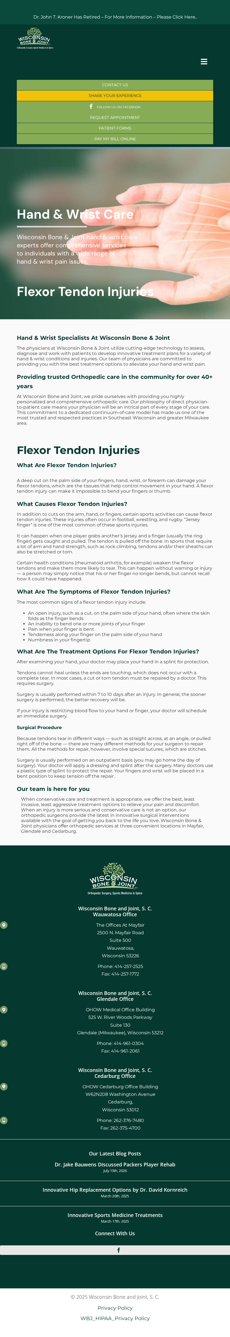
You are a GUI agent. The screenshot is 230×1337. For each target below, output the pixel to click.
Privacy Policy (115, 1308)
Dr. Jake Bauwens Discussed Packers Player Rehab (115, 1164)
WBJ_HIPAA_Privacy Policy (115, 1318)
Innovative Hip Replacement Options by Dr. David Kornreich (115, 1189)
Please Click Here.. (177, 17)
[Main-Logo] (35, 29)
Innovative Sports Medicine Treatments (115, 1214)
